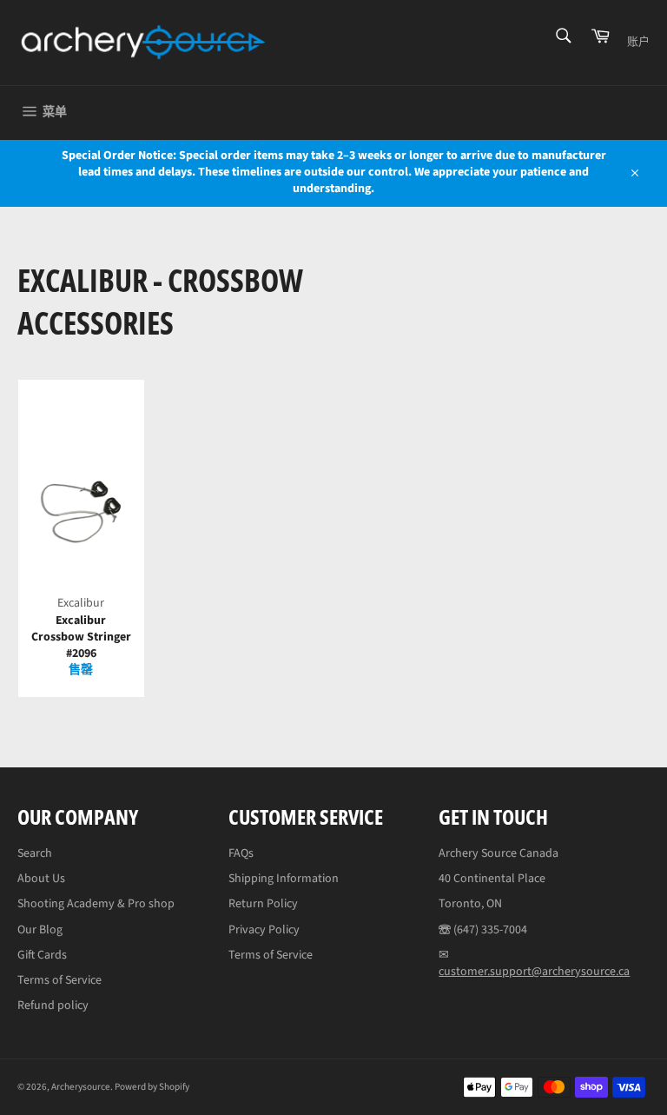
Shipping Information (283, 878)
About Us (41, 878)
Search (34, 853)
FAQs (241, 853)
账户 (638, 42)
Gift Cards (42, 955)
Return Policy (263, 904)
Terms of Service (59, 980)
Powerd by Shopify (152, 1086)
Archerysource (80, 1086)
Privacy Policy (264, 930)
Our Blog (40, 930)
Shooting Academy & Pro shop (96, 904)
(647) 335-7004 (490, 930)
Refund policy (53, 1005)
